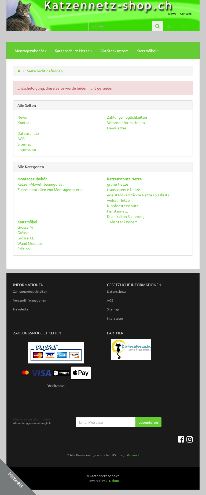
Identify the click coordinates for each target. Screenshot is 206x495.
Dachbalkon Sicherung (126, 216)
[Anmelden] (170, 25)
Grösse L (24, 232)
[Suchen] (157, 26)
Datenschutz (28, 133)
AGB (21, 138)
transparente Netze (123, 189)
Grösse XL (25, 237)
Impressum (26, 149)
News (172, 13)
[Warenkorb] (185, 25)
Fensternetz (117, 210)
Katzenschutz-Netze (72, 50)
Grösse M (25, 227)
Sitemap (24, 144)
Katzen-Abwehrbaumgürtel (40, 184)
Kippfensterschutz (122, 205)
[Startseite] (19, 70)
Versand (133, 455)
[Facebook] (181, 439)
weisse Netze (118, 200)
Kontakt (186, 13)
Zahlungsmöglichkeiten (127, 117)
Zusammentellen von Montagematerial (50, 189)
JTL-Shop (112, 480)
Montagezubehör (29, 50)
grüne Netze (117, 184)
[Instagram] (189, 439)
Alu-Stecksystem (114, 50)
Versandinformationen (126, 122)
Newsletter (116, 127)
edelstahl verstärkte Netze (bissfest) (138, 194)
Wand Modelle (29, 243)
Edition (23, 248)
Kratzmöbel (146, 50)
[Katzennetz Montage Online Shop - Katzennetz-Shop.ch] (40, 20)
